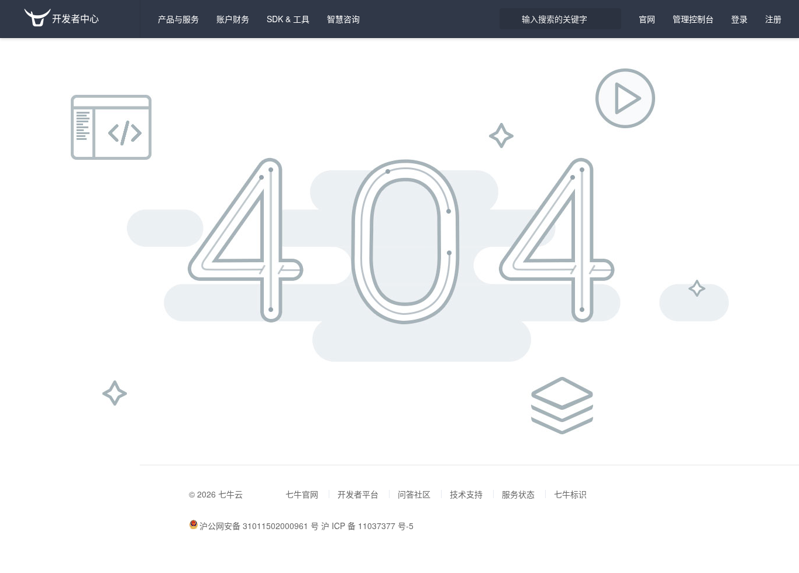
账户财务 (232, 19)
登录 (739, 19)
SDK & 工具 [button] (288, 19)
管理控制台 (693, 19)
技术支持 (466, 494)
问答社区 (414, 494)
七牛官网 (301, 494)
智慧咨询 (343, 19)
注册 (773, 19)
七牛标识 (570, 494)
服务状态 (518, 494)
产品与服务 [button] (178, 19)
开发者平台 (357, 494)
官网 (647, 19)
